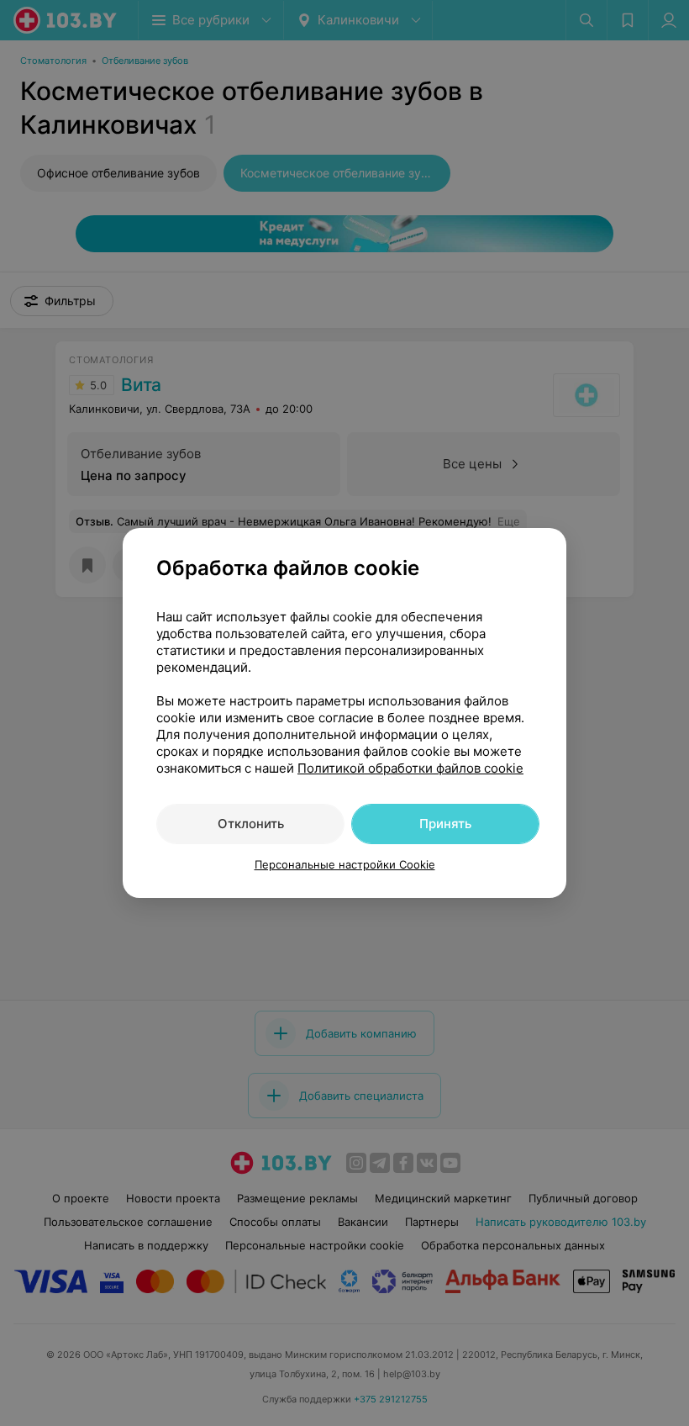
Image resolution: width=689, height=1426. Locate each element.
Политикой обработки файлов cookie (410, 768)
